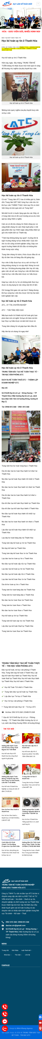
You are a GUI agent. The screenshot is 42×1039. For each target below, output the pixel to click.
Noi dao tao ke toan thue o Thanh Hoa (17, 610)
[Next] (39, 18)
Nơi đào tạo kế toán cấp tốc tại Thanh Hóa (18, 564)
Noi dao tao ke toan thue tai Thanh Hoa (17, 600)
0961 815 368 (11, 922)
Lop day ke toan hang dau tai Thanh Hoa (17, 538)
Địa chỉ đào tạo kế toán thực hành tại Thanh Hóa (21, 503)
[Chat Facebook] (5, 1021)
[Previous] (3, 18)
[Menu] (38, 4)
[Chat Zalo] (5, 1029)
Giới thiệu (15, 950)
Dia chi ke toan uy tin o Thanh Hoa (15, 584)
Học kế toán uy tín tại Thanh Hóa (14, 616)
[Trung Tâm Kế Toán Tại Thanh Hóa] (17, 4)
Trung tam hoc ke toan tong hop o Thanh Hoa (19, 466)
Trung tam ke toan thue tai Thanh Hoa (17, 631)
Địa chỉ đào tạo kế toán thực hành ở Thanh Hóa (20, 508)
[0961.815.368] (5, 1007)
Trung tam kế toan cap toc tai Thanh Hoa (18, 621)
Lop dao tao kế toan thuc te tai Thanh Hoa (18, 579)
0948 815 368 (23, 922)
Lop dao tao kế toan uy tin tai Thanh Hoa (18, 569)
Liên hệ (27, 955)
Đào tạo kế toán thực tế (11, 38)
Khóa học (7, 955)
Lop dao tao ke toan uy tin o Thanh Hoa (17, 558)
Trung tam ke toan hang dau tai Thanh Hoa (18, 590)
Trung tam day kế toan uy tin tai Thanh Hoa (19, 543)
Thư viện (17, 955)
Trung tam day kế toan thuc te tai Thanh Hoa (19, 553)
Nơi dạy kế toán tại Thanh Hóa (14, 548)
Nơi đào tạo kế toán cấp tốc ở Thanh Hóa (18, 574)
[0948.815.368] (5, 1014)
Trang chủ (5, 950)
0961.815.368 (17, 712)
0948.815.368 (29, 712)
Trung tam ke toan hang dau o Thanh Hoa (18, 595)
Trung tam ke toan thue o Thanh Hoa (16, 605)
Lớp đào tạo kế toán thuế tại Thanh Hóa (17, 626)
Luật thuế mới (26, 950)
